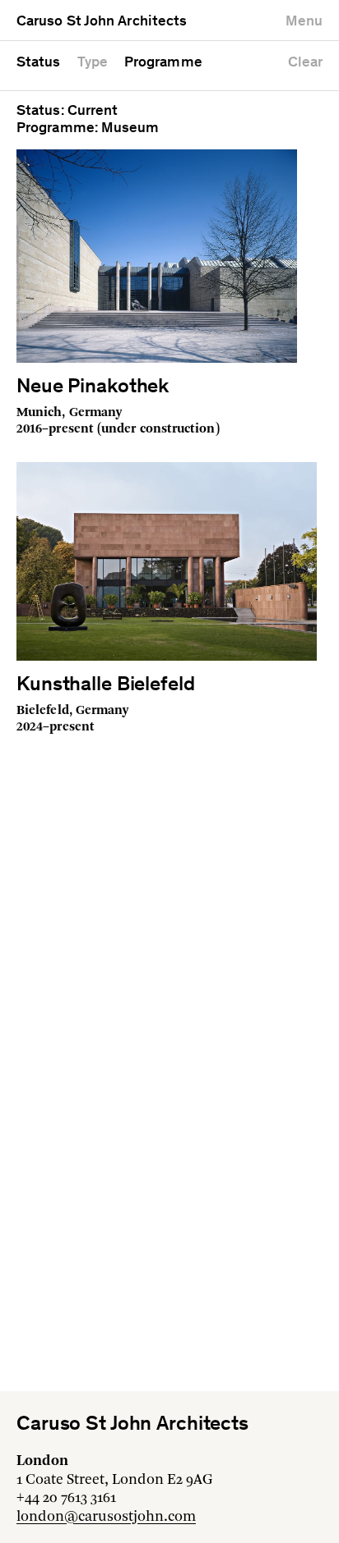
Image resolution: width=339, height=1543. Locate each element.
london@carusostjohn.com (106, 1516)
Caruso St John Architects (101, 22)
